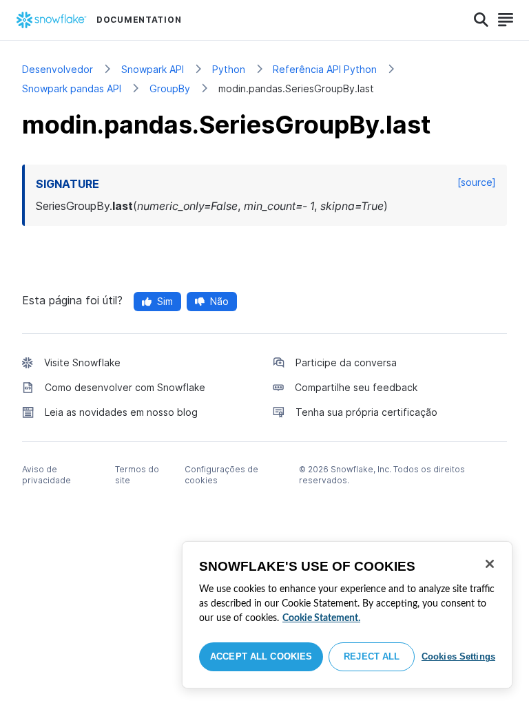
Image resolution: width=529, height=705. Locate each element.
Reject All (372, 656)
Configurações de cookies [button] (221, 474)
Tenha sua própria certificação (366, 412)
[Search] (481, 20)
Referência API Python (325, 69)
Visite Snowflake (82, 362)
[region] (347, 614)
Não (219, 301)
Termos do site (137, 474)
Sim (165, 301)
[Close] (490, 564)
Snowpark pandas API (71, 88)
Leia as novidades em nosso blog (121, 412)
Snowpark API (152, 69)
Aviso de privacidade (46, 474)
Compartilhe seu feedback (356, 387)
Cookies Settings (458, 656)
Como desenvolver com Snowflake (125, 387)
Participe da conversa (346, 362)
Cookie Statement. (321, 618)
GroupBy (169, 88)
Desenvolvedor (57, 69)
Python (228, 69)
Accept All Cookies (261, 656)
